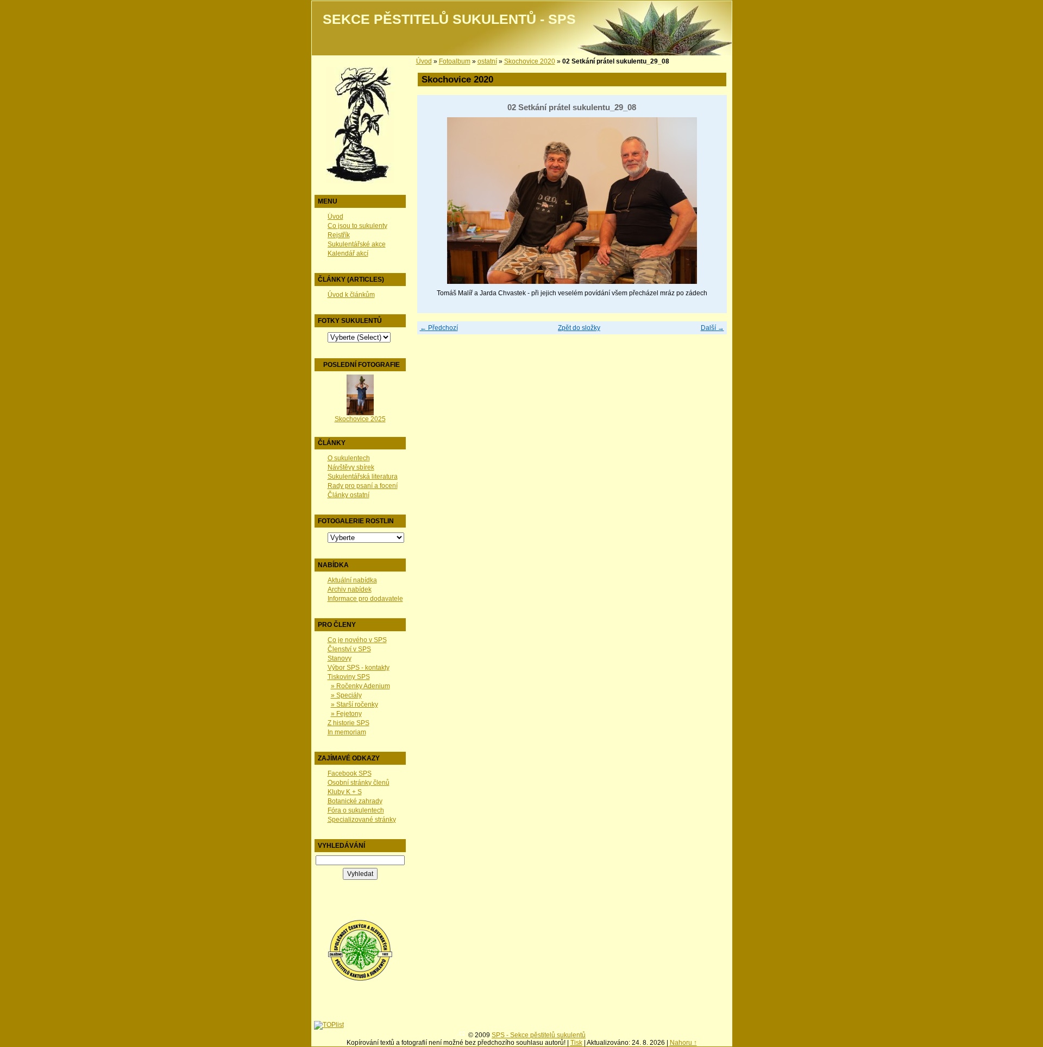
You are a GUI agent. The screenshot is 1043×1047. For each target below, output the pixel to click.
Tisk (576, 1042)
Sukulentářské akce (357, 244)
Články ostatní (348, 495)
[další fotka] (709, 200)
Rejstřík (339, 235)
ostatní (487, 61)
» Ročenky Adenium (360, 686)
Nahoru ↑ (683, 1042)
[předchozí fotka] (435, 200)
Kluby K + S (345, 792)
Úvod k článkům (351, 295)
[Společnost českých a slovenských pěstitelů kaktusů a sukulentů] (360, 979)
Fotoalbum (454, 61)
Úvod (335, 216)
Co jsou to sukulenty (357, 226)
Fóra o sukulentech (356, 810)
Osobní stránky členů (358, 782)
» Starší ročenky (354, 704)
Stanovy (339, 658)
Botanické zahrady (355, 801)
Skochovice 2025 (360, 419)
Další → (712, 328)
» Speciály (346, 695)
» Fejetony (346, 714)
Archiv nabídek (350, 589)
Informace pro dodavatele (365, 598)
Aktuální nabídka (352, 580)
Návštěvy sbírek (351, 467)
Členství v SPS (349, 649)
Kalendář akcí (348, 253)
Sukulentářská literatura (363, 476)
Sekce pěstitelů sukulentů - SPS (449, 19)
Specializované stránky (362, 819)
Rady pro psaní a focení (363, 486)
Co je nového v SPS (357, 640)
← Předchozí (439, 328)
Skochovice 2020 (529, 61)
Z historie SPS (348, 723)
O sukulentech (349, 458)
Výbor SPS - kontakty (358, 667)
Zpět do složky (579, 328)
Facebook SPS (350, 773)
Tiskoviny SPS (349, 677)
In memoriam (347, 732)
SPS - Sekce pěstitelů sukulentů (539, 1035)
